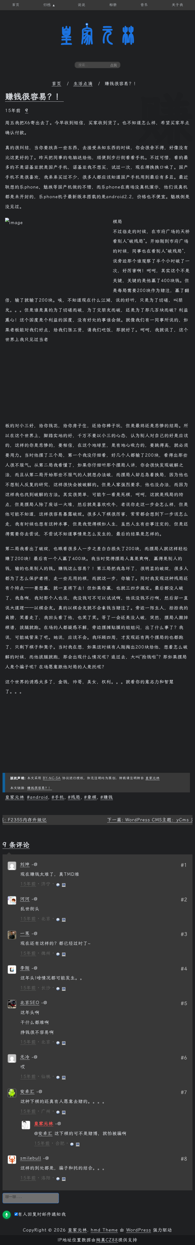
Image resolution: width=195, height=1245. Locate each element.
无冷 (25, 1056)
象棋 (92, 797)
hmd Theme (104, 1230)
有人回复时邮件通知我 (42, 1214)
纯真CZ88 (107, 1239)
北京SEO (29, 1002)
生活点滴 (83, 83)
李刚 (25, 968)
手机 (59, 797)
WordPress (138, 1230)
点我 (113, 65)
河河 (25, 898)
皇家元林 (97, 35)
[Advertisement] (97, 385)
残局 (75, 797)
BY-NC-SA (52, 778)
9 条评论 (16, 845)
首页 (56, 83)
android (39, 797)
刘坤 (25, 864)
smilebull (30, 1158)
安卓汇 (27, 1091)
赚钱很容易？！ (34, 96)
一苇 (25, 933)
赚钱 (108, 797)
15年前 (28, 883)
